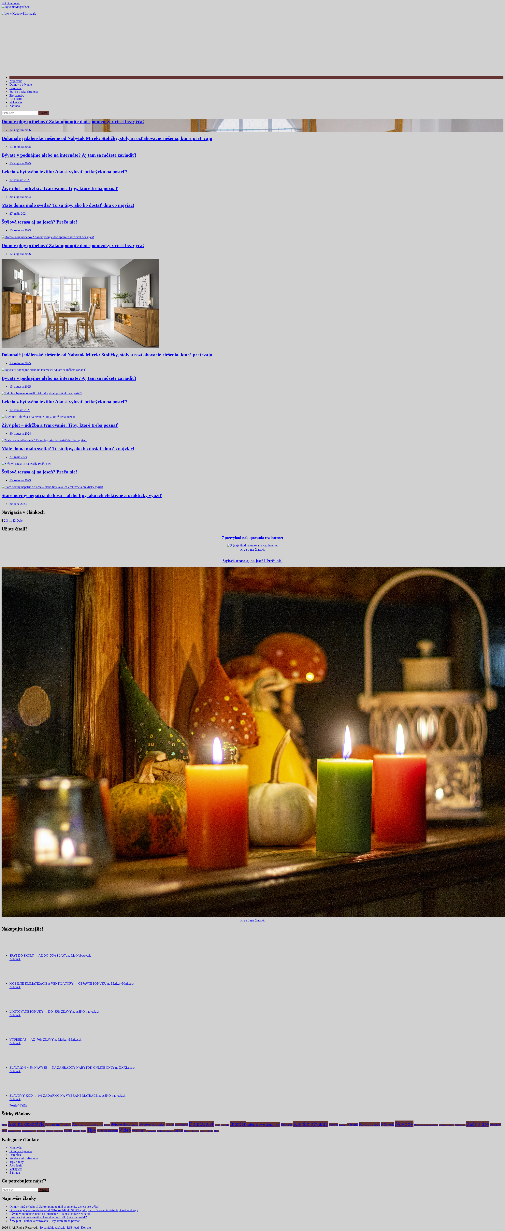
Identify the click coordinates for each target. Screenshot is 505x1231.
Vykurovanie (139, 1130)
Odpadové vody (446, 1125)
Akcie (4, 1125)
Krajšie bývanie (310, 1124)
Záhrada (14, 106)
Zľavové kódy (206, 1131)
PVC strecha (460, 1125)
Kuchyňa (333, 1124)
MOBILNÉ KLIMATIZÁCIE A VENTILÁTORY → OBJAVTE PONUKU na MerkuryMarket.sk (71, 983)
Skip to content (11, 3)
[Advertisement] (252, 45)
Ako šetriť (15, 98)
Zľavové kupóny (191, 1131)
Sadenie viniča (14, 1131)
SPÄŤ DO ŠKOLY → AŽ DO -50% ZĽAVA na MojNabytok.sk (50, 955)
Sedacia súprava (29, 1131)
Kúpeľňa (352, 1124)
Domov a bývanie (20, 84)
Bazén (107, 1125)
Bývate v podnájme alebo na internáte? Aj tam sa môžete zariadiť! (69, 155)
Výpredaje (151, 1131)
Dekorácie (181, 1124)
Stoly (83, 1131)
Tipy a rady (16, 95)
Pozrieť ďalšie (18, 1105)
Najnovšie (15, 81)
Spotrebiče (58, 1131)
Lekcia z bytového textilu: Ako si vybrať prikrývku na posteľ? (64, 171)
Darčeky (170, 1124)
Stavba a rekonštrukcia (23, 91)
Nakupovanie (369, 1124)
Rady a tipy (477, 1124)
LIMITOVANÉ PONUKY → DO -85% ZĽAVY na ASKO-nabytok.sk (54, 1011)
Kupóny (343, 1125)
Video (125, 1130)
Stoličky (76, 1131)
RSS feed (73, 1227)
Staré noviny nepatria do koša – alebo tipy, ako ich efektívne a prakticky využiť (82, 495)
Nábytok (387, 1124)
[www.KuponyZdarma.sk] (19, 13)
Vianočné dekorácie (107, 1130)
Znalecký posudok (165, 1131)
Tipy (91, 1130)
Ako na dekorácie (26, 1124)
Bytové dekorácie (124, 1124)
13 (14, 520)
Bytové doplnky (152, 1124)
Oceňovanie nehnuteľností (426, 1125)
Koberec (287, 1124)
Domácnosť (201, 1124)
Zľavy (216, 1131)
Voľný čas (15, 102)
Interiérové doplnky (263, 1124)
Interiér (238, 1124)
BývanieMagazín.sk (52, 1227)
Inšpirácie (15, 88)
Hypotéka (225, 1125)
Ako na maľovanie (58, 1124)
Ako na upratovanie (87, 1124)
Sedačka (41, 1131)
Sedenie (49, 1131)
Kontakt (86, 1227)
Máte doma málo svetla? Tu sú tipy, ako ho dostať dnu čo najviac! (68, 205)
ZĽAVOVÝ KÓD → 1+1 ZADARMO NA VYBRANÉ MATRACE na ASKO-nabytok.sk (67, 1095)
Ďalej (20, 520)
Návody (404, 1124)
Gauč (217, 1125)
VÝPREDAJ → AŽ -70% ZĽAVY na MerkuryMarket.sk (45, 1039)
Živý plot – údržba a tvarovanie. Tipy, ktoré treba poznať (60, 188)
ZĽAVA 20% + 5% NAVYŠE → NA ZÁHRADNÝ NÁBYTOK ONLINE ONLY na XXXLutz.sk (72, 1067)
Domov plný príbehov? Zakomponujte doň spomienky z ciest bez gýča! (73, 121)
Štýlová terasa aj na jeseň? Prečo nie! (39, 221)
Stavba (68, 1130)
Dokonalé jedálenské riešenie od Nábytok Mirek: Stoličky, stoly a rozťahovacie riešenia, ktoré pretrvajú (107, 138)
